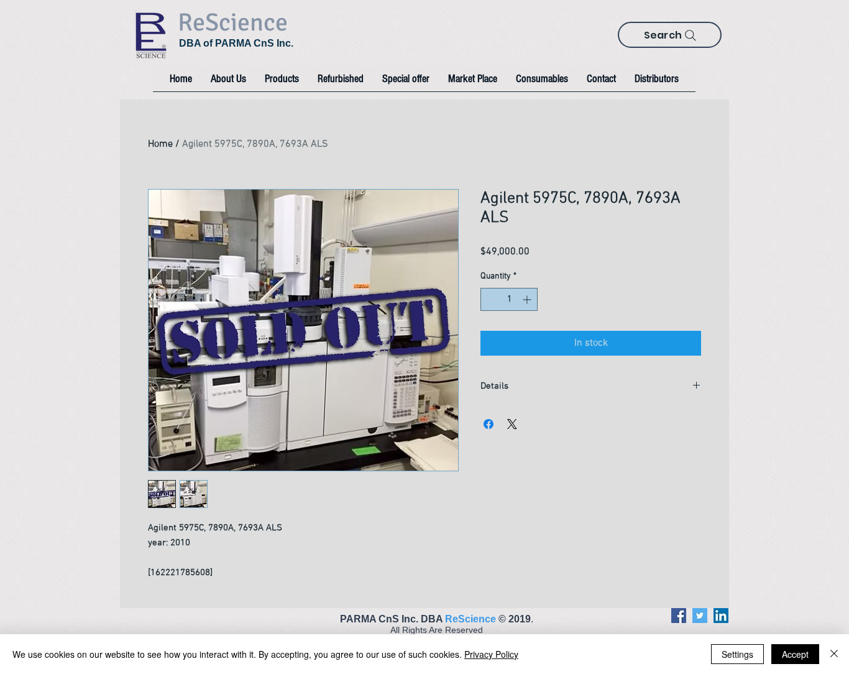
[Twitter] (699, 615)
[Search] (690, 35)
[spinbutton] (509, 299)
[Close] (834, 654)
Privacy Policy (491, 654)
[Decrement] (490, 299)
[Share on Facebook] (488, 424)
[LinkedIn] (721, 615)
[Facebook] (678, 615)
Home (160, 144)
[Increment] (528, 299)
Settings (737, 654)
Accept (795, 654)
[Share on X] (512, 424)
